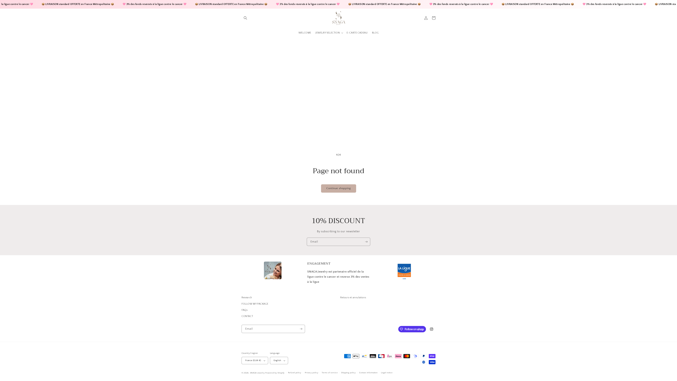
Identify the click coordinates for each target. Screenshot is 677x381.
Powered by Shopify (275, 373)
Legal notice (386, 373)
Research (247, 297)
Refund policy (294, 373)
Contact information (368, 373)
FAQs (245, 310)
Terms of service (330, 373)
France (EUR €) (253, 360)
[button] (245, 18)
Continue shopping (338, 188)
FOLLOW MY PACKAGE (255, 304)
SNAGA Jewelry (257, 373)
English (277, 360)
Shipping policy (348, 373)
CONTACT (247, 316)
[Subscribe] (366, 242)
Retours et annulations (353, 297)
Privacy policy (311, 373)
